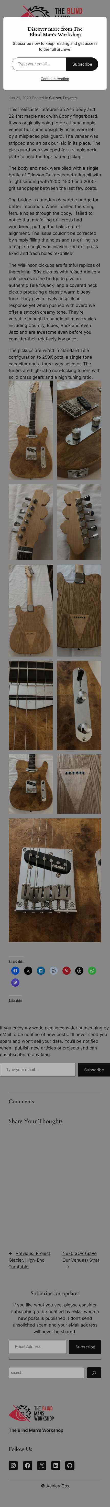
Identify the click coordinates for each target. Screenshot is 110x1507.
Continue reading (55, 78)
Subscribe (82, 64)
